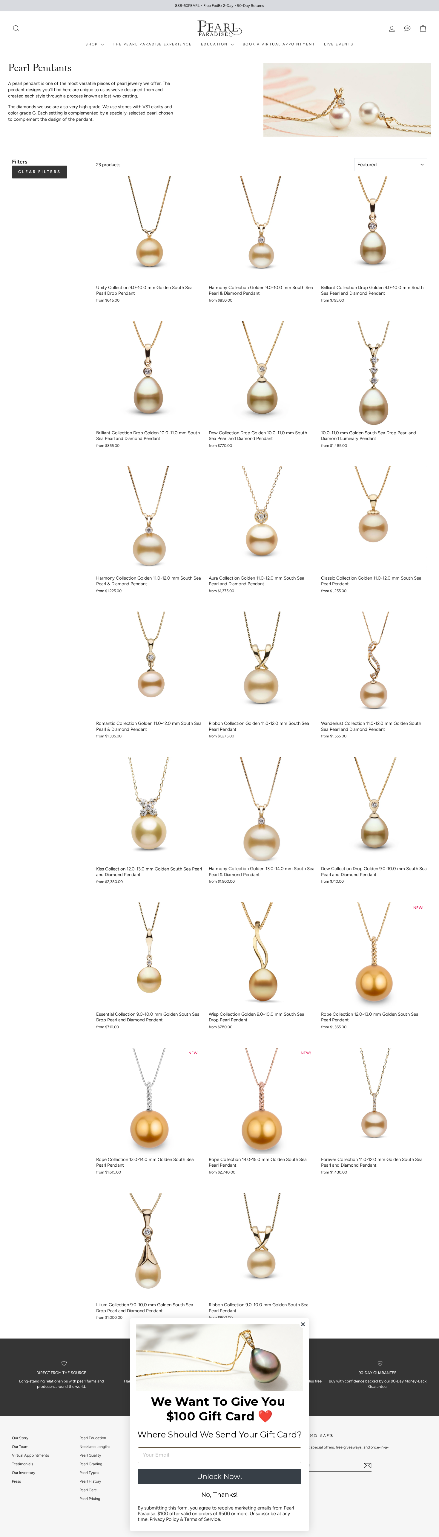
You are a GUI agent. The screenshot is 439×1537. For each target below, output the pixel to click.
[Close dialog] (303, 1324)
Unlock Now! (219, 1476)
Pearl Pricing (89, 1498)
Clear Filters (39, 171)
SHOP (92, 44)
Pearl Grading (90, 1464)
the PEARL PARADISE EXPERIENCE (152, 44)
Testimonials (22, 1464)
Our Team (20, 1446)
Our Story (20, 1438)
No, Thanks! (219, 1494)
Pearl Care (88, 1490)
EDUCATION (215, 44)
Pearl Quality (90, 1455)
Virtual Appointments (30, 1455)
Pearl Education (92, 1438)
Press (16, 1481)
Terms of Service (202, 1519)
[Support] (407, 28)
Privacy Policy (164, 1519)
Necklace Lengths (94, 1446)
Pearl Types (89, 1472)
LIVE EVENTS (338, 44)
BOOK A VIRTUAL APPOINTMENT (279, 44)
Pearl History (90, 1481)
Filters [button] (19, 161)
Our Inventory (23, 1472)
